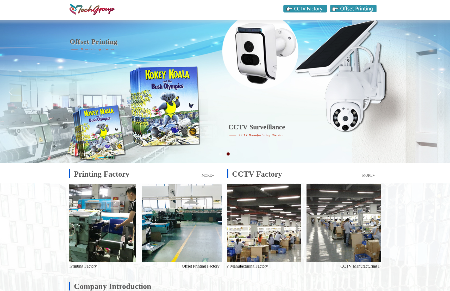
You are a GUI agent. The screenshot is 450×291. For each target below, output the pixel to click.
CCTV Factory (257, 174)
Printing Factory (101, 174)
